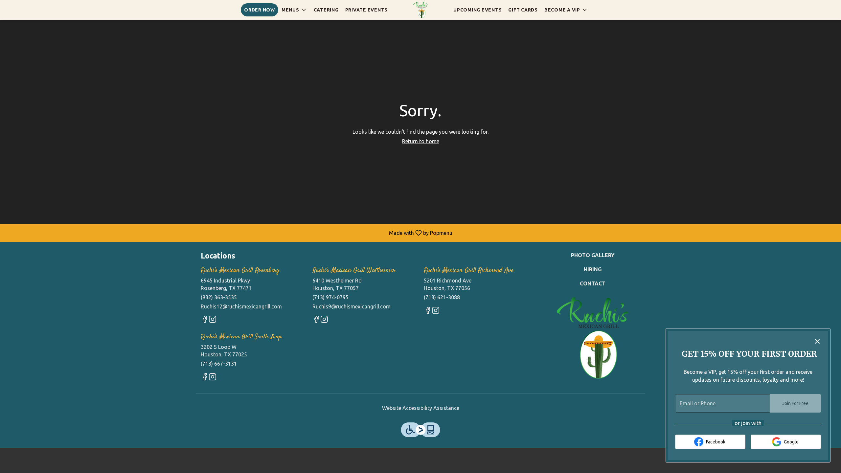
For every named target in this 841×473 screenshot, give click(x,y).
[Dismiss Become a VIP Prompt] (817, 341)
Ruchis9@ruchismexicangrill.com (351, 306)
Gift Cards (523, 9)
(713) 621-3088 (442, 297)
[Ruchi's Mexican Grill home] (420, 10)
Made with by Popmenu (228, 233)
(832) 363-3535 (219, 297)
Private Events (366, 9)
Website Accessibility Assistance (420, 408)
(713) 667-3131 (219, 364)
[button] (294, 9)
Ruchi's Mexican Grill (593, 338)
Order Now (259, 9)
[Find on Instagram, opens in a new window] (212, 320)
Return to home (420, 141)
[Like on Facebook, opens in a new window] (205, 320)
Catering (326, 9)
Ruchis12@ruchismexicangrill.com (241, 306)
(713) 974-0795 (330, 297)
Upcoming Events (477, 9)
